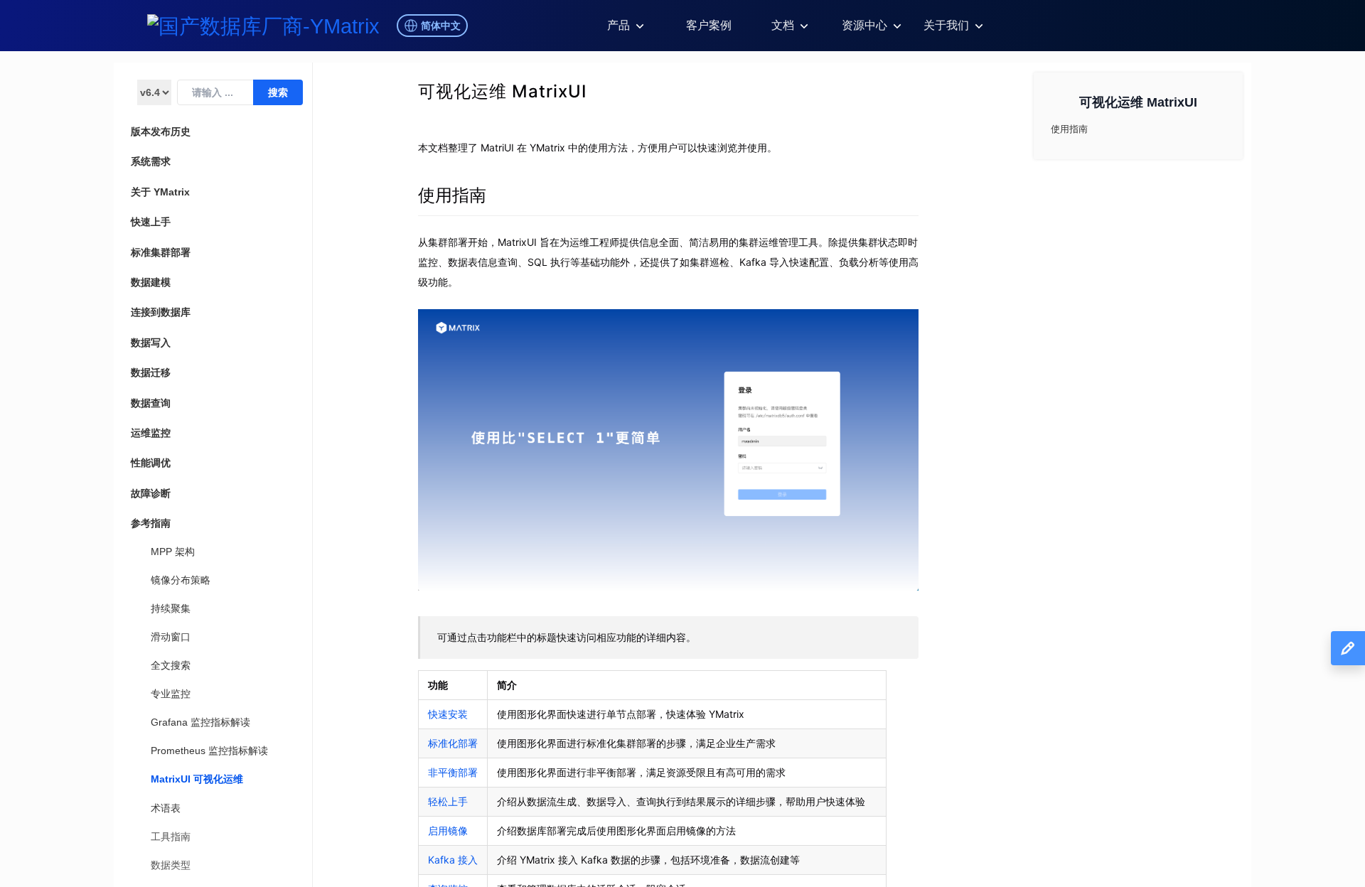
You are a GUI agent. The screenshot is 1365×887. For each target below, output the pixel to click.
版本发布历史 (161, 131)
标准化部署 (453, 743)
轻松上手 (448, 801)
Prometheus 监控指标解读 (209, 750)
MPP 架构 (173, 551)
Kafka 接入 (453, 860)
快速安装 (448, 714)
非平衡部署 (453, 772)
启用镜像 (448, 830)
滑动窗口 (171, 637)
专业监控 (171, 693)
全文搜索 (171, 665)
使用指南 (452, 195)
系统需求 (151, 161)
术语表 (166, 808)
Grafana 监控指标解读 (200, 722)
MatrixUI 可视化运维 (197, 779)
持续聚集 (171, 608)
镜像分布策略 (180, 580)
